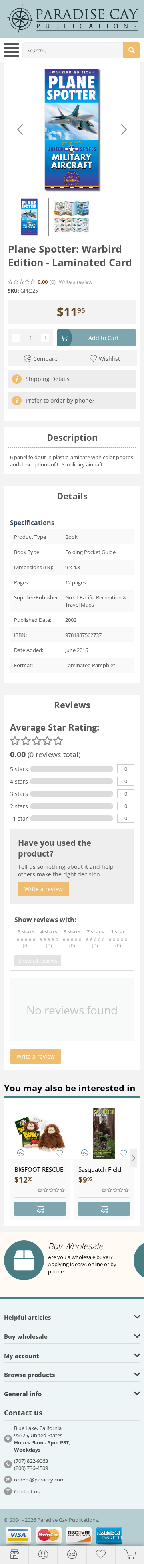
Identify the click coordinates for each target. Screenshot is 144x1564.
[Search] (131, 50)
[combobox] (81, 50)
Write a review (75, 282)
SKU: (13, 290)
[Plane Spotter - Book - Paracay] (72, 130)
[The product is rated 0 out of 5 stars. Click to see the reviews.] (22, 282)
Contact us (27, 1491)
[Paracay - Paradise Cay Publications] (72, 18)
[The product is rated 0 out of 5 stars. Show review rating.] (52, 1190)
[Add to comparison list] (21, 1153)
